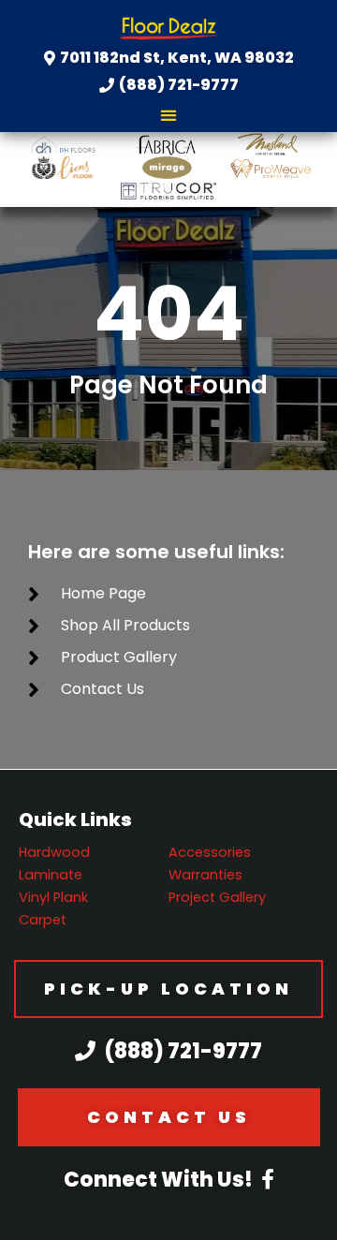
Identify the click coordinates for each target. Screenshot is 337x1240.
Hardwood (54, 852)
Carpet (42, 919)
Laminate (50, 874)
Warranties (205, 874)
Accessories (209, 852)
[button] (169, 115)
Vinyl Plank (53, 897)
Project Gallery (217, 897)
